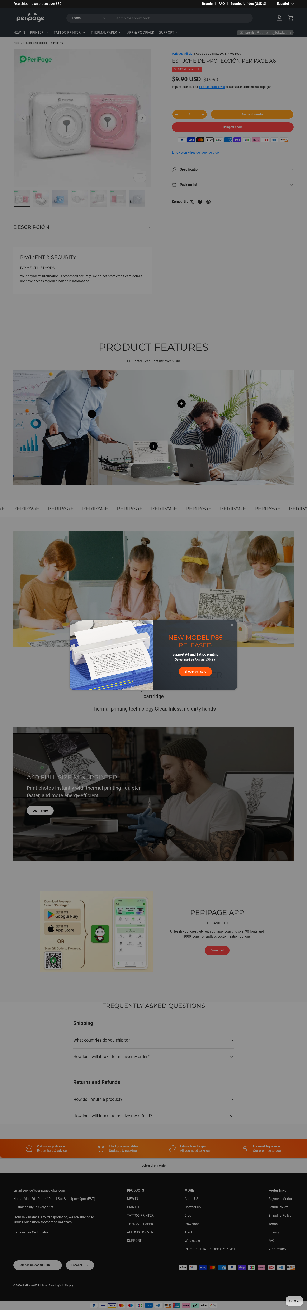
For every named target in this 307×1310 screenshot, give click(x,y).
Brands (207, 4)
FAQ (221, 4)
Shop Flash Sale (195, 671)
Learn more (58, 4)
